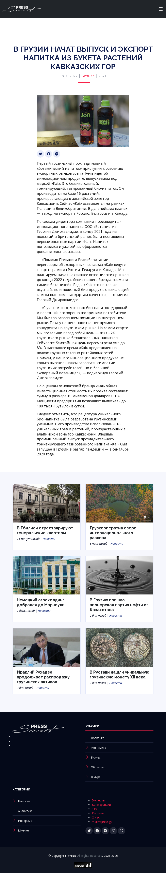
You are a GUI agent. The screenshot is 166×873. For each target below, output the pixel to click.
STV (94, 809)
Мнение (23, 830)
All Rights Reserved (89, 856)
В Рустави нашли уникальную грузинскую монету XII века (119, 674)
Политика (97, 738)
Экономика (98, 748)
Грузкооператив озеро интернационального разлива (113, 533)
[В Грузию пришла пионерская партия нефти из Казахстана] (119, 575)
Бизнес (88, 75)
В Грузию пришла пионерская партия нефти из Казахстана (119, 605)
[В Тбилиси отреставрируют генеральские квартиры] (46, 503)
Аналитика (25, 811)
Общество (98, 767)
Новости (49, 539)
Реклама (98, 813)
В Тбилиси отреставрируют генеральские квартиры (45, 530)
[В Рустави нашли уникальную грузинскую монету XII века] (119, 647)
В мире (96, 777)
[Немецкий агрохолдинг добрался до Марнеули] (46, 575)
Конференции (101, 805)
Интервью (25, 821)
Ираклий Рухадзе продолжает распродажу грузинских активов (43, 677)
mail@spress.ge (102, 822)
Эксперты (98, 800)
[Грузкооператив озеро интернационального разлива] (119, 503)
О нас (96, 817)
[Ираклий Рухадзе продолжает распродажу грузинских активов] (46, 647)
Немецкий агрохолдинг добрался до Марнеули (41, 602)
